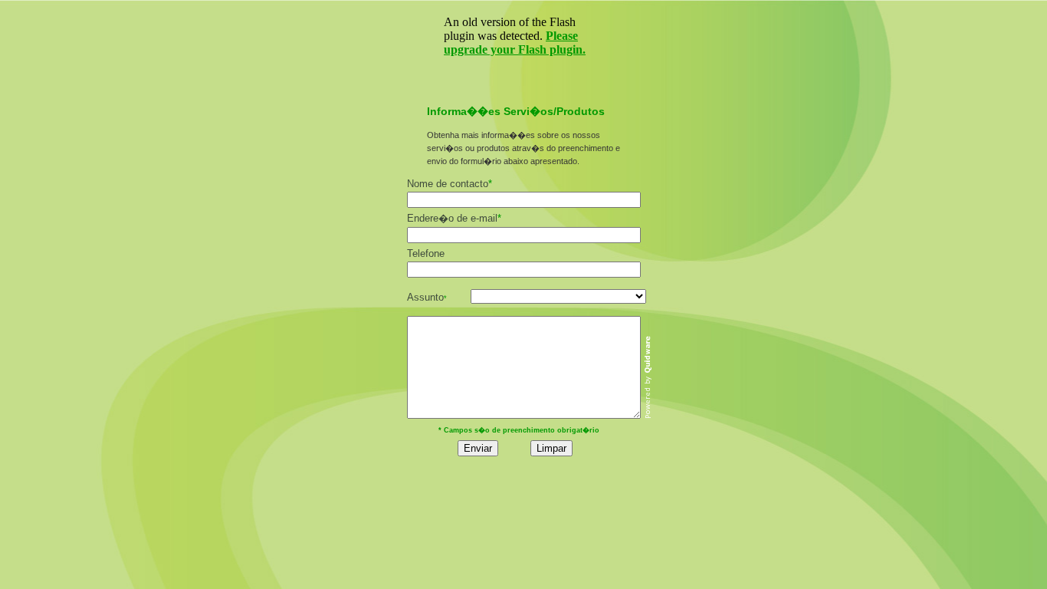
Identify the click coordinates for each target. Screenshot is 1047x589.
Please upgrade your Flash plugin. (515, 42)
